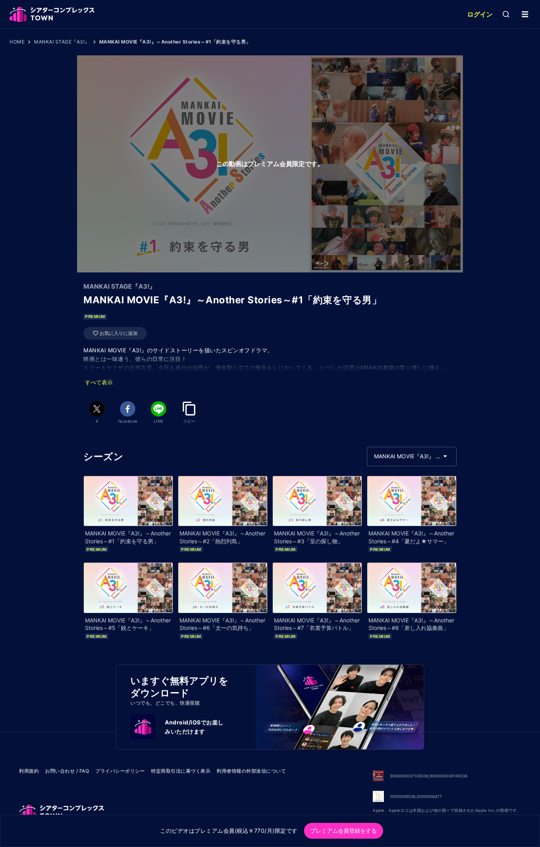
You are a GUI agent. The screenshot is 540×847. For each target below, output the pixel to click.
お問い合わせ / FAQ (67, 771)
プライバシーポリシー (120, 771)
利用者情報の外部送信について (251, 771)
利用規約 (29, 771)
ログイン (480, 14)
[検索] (506, 14)
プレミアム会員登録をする (343, 830)
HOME (17, 42)
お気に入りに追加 (119, 333)
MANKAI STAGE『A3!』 (62, 42)
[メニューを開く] (525, 14)
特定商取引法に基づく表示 (180, 771)
